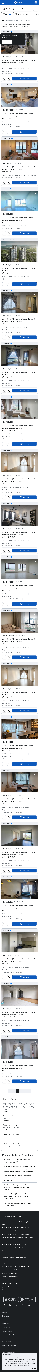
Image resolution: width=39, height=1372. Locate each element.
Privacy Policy (6, 1327)
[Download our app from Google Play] (28, 1299)
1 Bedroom (6, 1136)
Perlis (4, 1118)
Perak (9, 1118)
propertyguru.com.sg (8, 1349)
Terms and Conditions (9, 1335)
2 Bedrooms (14, 1136)
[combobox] (18, 9)
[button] (2, 20)
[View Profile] (19, 31)
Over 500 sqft (7, 1146)
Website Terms (7, 1331)
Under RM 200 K (7, 1127)
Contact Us (5, 1323)
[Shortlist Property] (34, 36)
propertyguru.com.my (9, 1345)
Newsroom (5, 1316)
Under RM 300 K (18, 1127)
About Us (5, 1312)
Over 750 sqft (16, 1146)
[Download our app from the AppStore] (11, 1299)
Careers (4, 1320)
